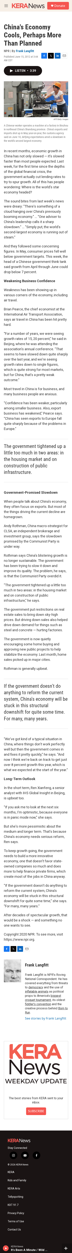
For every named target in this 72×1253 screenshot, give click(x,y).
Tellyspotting (15, 1196)
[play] (5, 1248)
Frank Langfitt (25, 51)
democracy (35, 987)
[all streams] (67, 1248)
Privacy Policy (16, 1213)
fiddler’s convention (38, 1004)
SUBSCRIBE (36, 1111)
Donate (59, 5)
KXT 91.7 (13, 1205)
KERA (11, 1172)
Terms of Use (16, 1221)
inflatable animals (36, 991)
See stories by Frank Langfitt (45, 1018)
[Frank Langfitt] (12, 970)
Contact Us (14, 1229)
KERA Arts (14, 1188)
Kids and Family (17, 1180)
